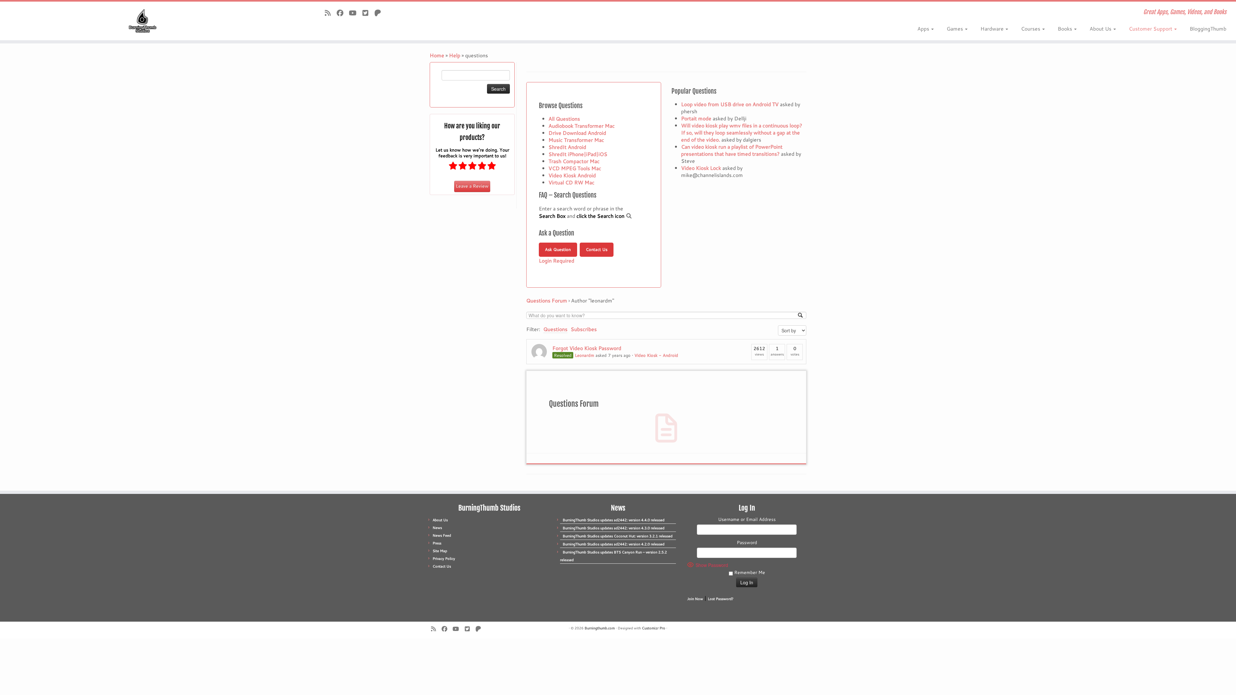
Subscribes (584, 329)
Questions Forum (546, 300)
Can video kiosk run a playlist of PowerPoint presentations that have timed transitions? (731, 150)
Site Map (440, 550)
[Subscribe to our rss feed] (329, 13)
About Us (1101, 28)
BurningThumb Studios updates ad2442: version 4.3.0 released (613, 528)
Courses (1031, 28)
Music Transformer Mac (576, 140)
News (437, 527)
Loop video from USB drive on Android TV (730, 104)
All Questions (564, 118)
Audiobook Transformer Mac (581, 125)
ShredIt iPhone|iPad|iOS (577, 154)
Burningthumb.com (600, 628)
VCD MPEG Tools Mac (574, 168)
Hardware (992, 28)
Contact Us (596, 249)
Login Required (556, 260)
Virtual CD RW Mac (571, 182)
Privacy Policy (444, 558)
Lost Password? (721, 598)
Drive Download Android (577, 132)
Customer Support (1151, 28)
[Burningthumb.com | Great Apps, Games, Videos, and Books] (142, 21)
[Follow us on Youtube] (355, 13)
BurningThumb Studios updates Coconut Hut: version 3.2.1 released (617, 536)
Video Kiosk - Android (656, 355)
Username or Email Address (747, 519)
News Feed (442, 535)
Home (437, 55)
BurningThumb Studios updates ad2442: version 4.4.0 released (613, 520)
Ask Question (558, 249)
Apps (924, 28)
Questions (555, 329)
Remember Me (749, 572)
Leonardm (584, 355)
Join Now (695, 598)
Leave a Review (472, 186)
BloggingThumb (1208, 28)
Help (454, 55)
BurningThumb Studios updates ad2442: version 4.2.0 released (613, 544)
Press (437, 543)
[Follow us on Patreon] (380, 13)
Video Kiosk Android (572, 175)
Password (747, 542)
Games (955, 28)
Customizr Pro (653, 628)
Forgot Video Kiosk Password (586, 348)
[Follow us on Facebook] (342, 13)
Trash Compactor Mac (574, 161)
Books (1065, 28)
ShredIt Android (567, 147)
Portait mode (696, 118)
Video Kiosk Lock (701, 167)
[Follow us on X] (367, 13)
